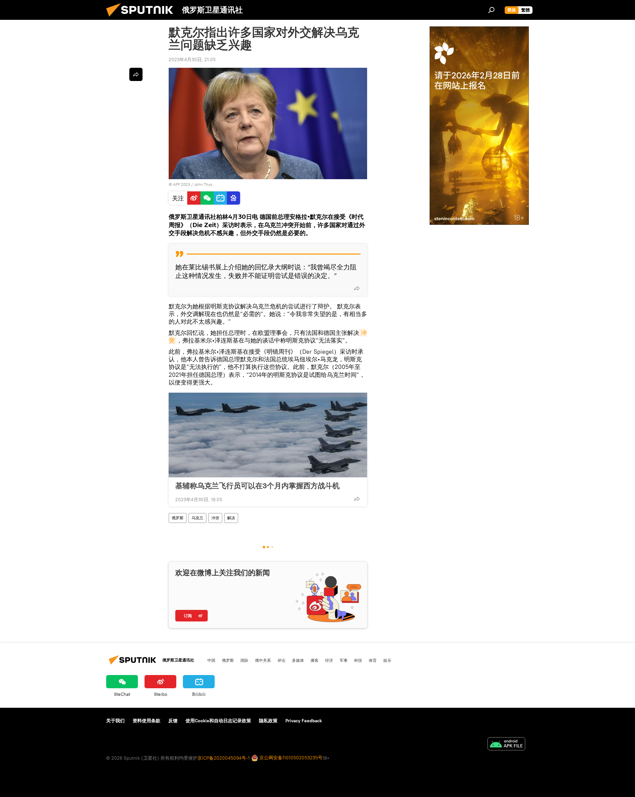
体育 (373, 660)
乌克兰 (197, 517)
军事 (344, 660)
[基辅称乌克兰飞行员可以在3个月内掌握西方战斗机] (268, 435)
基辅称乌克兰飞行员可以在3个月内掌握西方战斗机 (257, 485)
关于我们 (115, 721)
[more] (356, 288)
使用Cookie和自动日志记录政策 (218, 721)
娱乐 (387, 660)
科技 (358, 660)
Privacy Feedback (303, 721)
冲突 (215, 517)
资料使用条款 (146, 721)
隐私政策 (268, 721)
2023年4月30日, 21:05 (192, 59)
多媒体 (298, 660)
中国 (211, 660)
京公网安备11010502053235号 (290, 758)
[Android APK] (506, 744)
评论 (281, 660)
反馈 (173, 721)
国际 (244, 660)
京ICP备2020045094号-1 (223, 758)
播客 (314, 660)
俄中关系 (263, 660)
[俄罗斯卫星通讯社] (142, 18)
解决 (231, 517)
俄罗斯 (178, 517)
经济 (329, 660)
